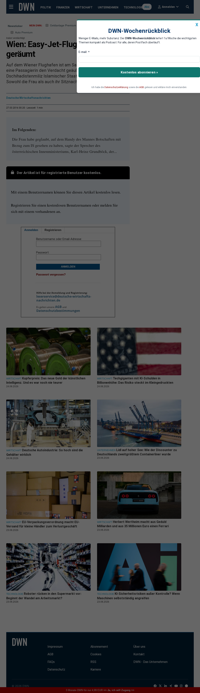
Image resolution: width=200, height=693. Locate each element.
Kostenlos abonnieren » (139, 72)
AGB (141, 87)
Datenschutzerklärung (116, 87)
